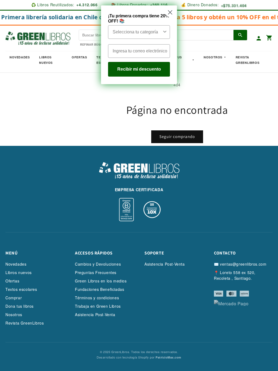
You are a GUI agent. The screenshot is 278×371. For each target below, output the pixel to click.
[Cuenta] (258, 38)
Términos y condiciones (97, 297)
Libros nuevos (46, 60)
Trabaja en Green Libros (98, 306)
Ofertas (79, 57)
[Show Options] (165, 32)
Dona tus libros (19, 306)
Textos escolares (21, 289)
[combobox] (137, 32)
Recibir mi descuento (139, 69)
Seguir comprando (177, 136)
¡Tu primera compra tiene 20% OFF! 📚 (138, 18)
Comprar (13, 297)
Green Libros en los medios (101, 281)
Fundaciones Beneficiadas (99, 289)
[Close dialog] (170, 12)
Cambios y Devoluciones (98, 264)
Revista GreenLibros (248, 60)
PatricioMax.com (168, 357)
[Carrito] (269, 38)
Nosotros (213, 57)
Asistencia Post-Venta (95, 314)
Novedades (20, 57)
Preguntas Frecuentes (95, 272)
